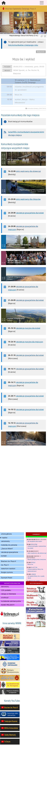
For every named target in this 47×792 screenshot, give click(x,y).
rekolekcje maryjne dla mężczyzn (29, 342)
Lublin (33, 574)
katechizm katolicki (8, 568)
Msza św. (30, 564)
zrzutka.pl (4, 597)
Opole (33, 562)
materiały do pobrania (9, 545)
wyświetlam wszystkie (37, 536)
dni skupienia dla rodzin (35, 541)
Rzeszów (34, 544)
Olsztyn (34, 567)
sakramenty (5, 541)
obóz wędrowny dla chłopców (28, 199)
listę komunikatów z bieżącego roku (23, 45)
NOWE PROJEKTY (8, 605)
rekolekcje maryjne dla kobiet (28, 328)
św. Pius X (5, 565)
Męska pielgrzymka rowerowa (37, 559)
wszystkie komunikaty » (36, 583)
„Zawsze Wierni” (7, 548)
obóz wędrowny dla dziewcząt (37, 553)
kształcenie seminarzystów (11, 601)
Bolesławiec (35, 581)
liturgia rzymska (7, 572)
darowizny (5, 586)
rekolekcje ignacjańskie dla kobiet (30, 213)
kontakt (4, 556)
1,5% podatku (6, 590)
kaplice (4, 538)
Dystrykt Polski (6, 578)
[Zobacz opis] (23, 167)
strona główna (6, 534)
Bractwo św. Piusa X (8, 561)
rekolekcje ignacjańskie (9, 552)
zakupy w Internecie (8, 594)
